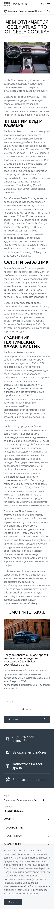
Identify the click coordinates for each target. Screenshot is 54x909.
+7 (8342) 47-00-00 (13, 811)
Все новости (14, 719)
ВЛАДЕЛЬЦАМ (13, 836)
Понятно (12, 902)
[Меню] (48, 4)
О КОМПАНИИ (13, 844)
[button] (23, 709)
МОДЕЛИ (9, 819)
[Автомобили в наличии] (42, 4)
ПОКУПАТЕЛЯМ (14, 827)
